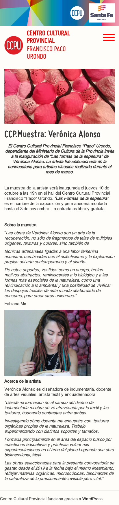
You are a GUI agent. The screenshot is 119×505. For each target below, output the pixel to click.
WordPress (92, 499)
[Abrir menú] (109, 47)
